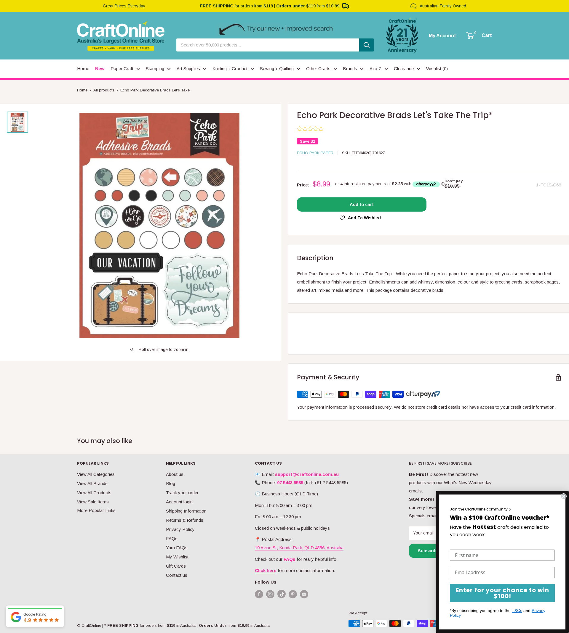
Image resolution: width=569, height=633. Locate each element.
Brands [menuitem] (350, 68)
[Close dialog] (564, 496)
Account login (179, 501)
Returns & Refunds (184, 520)
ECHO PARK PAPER (315, 153)
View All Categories (96, 474)
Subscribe (428, 550)
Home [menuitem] (83, 68)
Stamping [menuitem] (155, 68)
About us (174, 474)
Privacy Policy (180, 529)
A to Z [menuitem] (375, 68)
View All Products (94, 492)
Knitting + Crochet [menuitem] (229, 68)
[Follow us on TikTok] (281, 595)
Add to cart (362, 204)
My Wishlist (177, 556)
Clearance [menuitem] (404, 68)
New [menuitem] (100, 68)
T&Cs (517, 610)
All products (103, 90)
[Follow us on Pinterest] (293, 594)
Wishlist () (437, 68)
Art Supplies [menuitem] (188, 68)
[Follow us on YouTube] (304, 594)
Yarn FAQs (177, 547)
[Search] (366, 44)
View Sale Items (93, 501)
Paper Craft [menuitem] (122, 68)
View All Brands (92, 483)
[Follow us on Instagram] (270, 594)
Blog (170, 483)
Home (82, 90)
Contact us (176, 575)
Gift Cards (176, 565)
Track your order (182, 492)
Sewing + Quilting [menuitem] (277, 68)
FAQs (172, 538)
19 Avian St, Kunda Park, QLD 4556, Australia (299, 547)
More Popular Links (96, 510)
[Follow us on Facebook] (259, 594)
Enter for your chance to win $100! (502, 593)
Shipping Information (186, 510)
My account (442, 35)
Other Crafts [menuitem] (318, 68)
